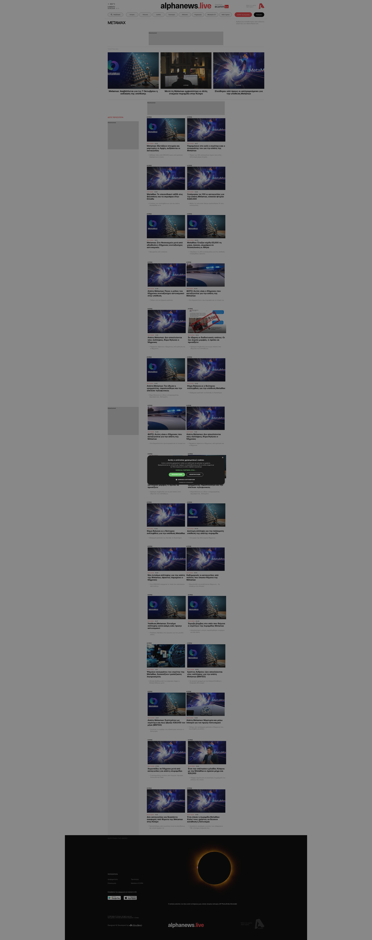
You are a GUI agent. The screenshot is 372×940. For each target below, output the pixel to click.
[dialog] (186, 470)
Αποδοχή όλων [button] (177, 474)
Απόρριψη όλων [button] (194, 474)
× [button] (222, 457)
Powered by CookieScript (186, 482)
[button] (186, 470)
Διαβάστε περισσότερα (195, 467)
